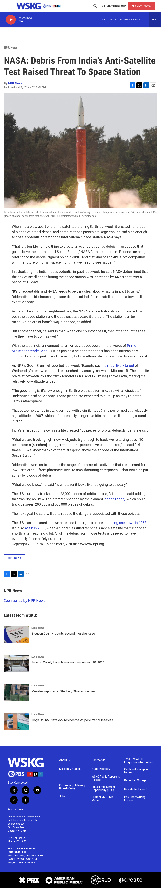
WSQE (12, 859)
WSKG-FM (13, 855)
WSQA (20, 859)
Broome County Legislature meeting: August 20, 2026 (67, 662)
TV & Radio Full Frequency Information (138, 761)
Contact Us (98, 760)
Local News (37, 627)
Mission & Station (70, 768)
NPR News (11, 47)
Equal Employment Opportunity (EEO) (103, 788)
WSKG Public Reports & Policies (106, 778)
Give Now (143, 6)
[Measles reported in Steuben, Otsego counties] (16, 692)
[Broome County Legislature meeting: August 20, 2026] (16, 663)
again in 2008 (35, 528)
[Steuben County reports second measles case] (16, 634)
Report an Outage (135, 780)
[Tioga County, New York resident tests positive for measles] (16, 721)
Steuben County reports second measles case (63, 633)
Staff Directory (101, 768)
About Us (65, 760)
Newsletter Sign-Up (136, 789)
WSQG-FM (37, 855)
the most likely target (117, 365)
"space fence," (115, 499)
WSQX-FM (25, 855)
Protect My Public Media (102, 799)
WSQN (11, 862)
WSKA (31, 862)
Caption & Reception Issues (136, 771)
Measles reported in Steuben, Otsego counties (63, 691)
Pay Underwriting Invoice (134, 799)
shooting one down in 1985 (125, 523)
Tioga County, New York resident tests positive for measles (72, 720)
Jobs (62, 796)
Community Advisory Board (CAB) (72, 787)
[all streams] (155, 19)
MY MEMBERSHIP (113, 5)
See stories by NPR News (24, 600)
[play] (11, 19)
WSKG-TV (21, 862)
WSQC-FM (31, 859)
